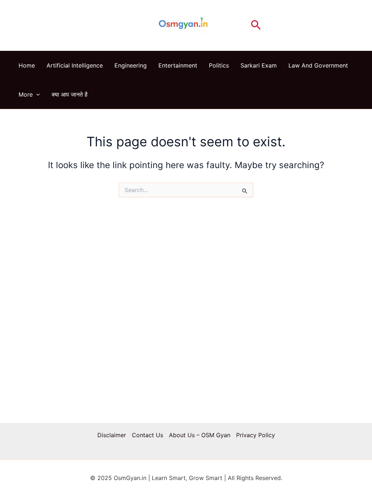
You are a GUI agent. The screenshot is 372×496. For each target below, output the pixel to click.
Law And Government (318, 65)
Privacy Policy (255, 435)
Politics (219, 65)
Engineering (130, 65)
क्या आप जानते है (70, 94)
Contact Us (147, 435)
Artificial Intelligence (74, 65)
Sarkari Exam (258, 65)
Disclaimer (111, 435)
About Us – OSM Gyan (199, 435)
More (26, 94)
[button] (256, 25)
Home (27, 65)
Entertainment (177, 65)
